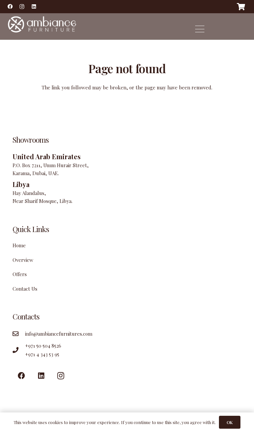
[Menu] (199, 29)
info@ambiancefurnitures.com (58, 333)
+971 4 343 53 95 (42, 354)
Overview (23, 260)
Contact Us (25, 288)
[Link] (41, 26)
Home (19, 245)
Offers (20, 274)
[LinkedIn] (34, 7)
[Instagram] (22, 7)
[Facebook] (10, 7)
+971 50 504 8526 (43, 345)
